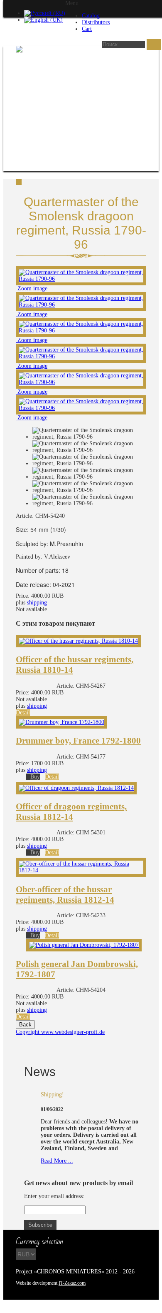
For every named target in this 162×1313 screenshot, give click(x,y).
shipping (37, 602)
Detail (23, 712)
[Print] (19, 183)
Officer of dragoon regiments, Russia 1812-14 (71, 811)
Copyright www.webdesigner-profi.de (60, 1032)
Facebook (37, 1306)
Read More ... (57, 1161)
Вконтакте (22, 1306)
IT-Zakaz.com (72, 1283)
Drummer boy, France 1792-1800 (78, 741)
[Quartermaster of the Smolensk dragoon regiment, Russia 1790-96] (89, 433)
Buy (35, 777)
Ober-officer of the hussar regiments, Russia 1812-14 (65, 894)
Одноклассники (51, 1306)
